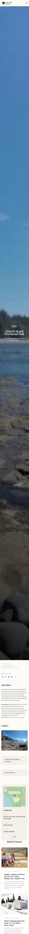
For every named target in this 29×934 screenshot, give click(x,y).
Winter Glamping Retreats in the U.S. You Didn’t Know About (14, 923)
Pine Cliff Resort (6, 663)
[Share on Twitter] (5, 677)
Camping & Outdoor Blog (11, 871)
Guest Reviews (10, 772)
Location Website (9, 831)
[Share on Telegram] (12, 677)
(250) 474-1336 (8, 825)
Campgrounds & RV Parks (8, 665)
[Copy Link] (15, 677)
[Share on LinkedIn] (9, 677)
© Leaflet (23, 806)
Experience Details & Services (12, 760)
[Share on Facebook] (2, 677)
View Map (14, 836)
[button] (14, 795)
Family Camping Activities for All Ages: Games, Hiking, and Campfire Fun (14, 876)
